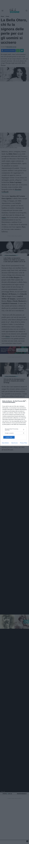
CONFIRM (9, 437)
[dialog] (14, 422)
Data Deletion (5, 442)
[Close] (25, 401)
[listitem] (14, 429)
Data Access (14, 442)
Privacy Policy (23, 442)
